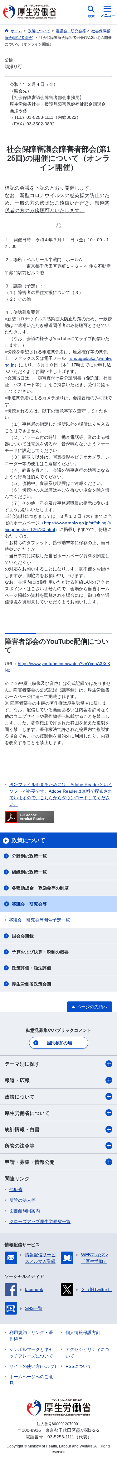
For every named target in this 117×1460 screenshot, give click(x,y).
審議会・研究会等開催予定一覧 (39, 919)
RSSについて (79, 1366)
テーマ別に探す (22, 1064)
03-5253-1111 (60, 1436)
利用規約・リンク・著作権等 (31, 1336)
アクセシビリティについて (87, 1352)
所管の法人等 (22, 1200)
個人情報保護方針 (83, 1332)
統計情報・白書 (22, 1129)
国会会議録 (23, 935)
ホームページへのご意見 (31, 1380)
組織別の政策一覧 (29, 871)
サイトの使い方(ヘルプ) (32, 1366)
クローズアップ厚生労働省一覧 (40, 1221)
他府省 (15, 1189)
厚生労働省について (27, 1113)
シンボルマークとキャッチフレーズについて (31, 1352)
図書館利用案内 (24, 1210)
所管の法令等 (20, 1145)
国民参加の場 (59, 1042)
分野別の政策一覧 (29, 856)
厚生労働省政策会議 (31, 983)
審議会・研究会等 (29, 903)
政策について (20, 1097)
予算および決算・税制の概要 (40, 951)
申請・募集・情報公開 (30, 1162)
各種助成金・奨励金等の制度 (40, 887)
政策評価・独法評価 (31, 967)
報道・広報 (17, 1080)
